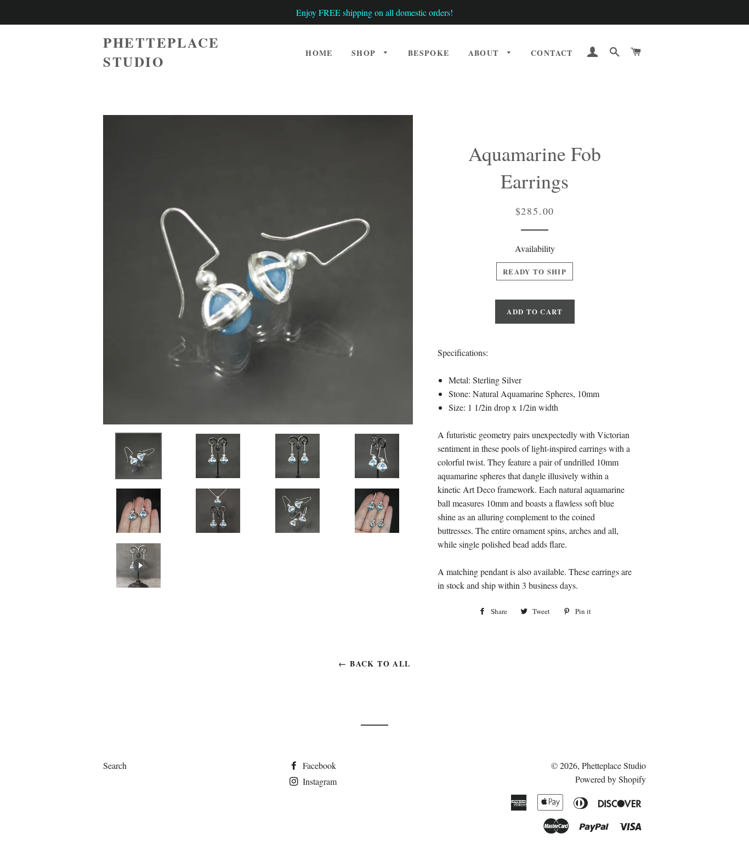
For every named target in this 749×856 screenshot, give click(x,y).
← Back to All (374, 663)
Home (319, 53)
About (485, 53)
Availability (535, 248)
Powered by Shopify (610, 779)
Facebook (318, 765)
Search (115, 765)
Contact (552, 53)
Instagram (318, 781)
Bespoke (429, 53)
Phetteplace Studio (161, 52)
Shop (365, 53)
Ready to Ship (534, 271)
